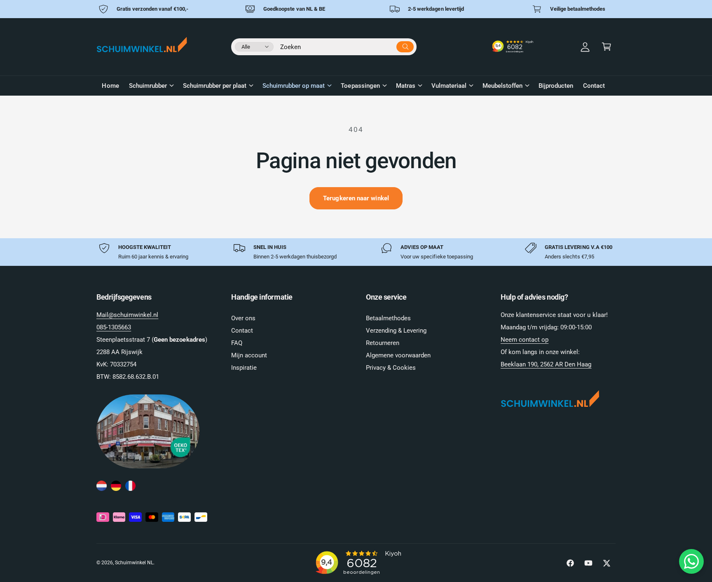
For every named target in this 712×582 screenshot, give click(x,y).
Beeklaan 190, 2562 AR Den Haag (546, 364)
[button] (606, 46)
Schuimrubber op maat (293, 85)
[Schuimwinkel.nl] (101, 486)
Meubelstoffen (502, 85)
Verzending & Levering (396, 330)
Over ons (243, 318)
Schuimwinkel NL (134, 563)
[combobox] (347, 45)
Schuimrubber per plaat (214, 85)
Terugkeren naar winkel (356, 198)
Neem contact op (524, 339)
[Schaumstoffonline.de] (116, 486)
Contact (242, 330)
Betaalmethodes (388, 318)
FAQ (236, 343)
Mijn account (249, 355)
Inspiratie (244, 367)
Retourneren (382, 343)
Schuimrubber (148, 85)
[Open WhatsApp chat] (691, 561)
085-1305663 (113, 327)
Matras (405, 85)
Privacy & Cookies (391, 367)
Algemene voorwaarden (398, 355)
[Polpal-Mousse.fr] (130, 486)
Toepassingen (360, 85)
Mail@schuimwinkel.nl (127, 315)
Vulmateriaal (448, 85)
